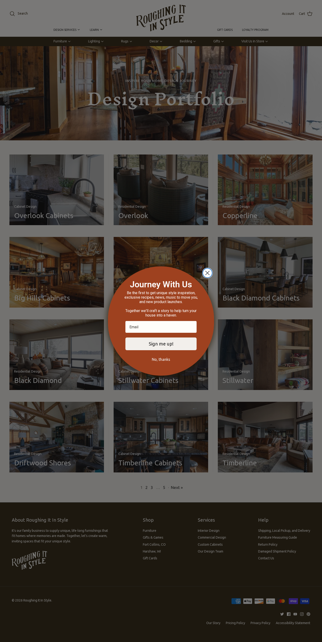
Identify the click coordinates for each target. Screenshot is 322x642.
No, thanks (161, 359)
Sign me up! (161, 343)
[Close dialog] (207, 273)
